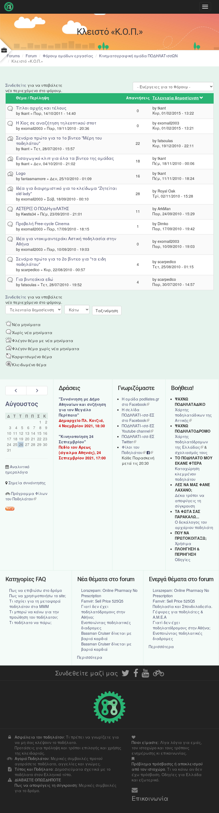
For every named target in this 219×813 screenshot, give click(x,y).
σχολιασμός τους (191, 452)
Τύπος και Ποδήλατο (34, 769)
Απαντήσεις (138, 97)
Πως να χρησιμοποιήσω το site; (37, 595)
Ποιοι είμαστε (145, 742)
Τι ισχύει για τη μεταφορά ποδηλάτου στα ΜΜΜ (35, 603)
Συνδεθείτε (15, 85)
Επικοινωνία (150, 798)
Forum (31, 55)
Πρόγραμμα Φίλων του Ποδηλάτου (26, 496)
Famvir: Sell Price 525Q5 (102, 601)
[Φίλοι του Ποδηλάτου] (158, 674)
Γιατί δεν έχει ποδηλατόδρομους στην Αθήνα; (103, 612)
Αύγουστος (21, 404)
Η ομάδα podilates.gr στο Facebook (140, 401)
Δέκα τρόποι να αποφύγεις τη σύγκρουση (189, 501)
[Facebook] (135, 674)
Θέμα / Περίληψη (32, 97)
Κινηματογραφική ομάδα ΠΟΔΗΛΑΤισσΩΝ (138, 55)
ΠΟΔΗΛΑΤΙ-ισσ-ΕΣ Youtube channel (138, 428)
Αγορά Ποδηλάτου (32, 758)
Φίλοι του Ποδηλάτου (134, 449)
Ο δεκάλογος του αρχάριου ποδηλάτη (194, 524)
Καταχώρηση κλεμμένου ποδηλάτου (187, 474)
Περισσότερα (89, 657)
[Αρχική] (10, 6)
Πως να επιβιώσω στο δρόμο (35, 590)
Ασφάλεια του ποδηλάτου (39, 737)
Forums (13, 55)
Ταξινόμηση (107, 310)
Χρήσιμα (183, 543)
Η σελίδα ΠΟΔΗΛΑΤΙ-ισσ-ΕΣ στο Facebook (138, 415)
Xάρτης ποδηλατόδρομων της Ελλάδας (191, 442)
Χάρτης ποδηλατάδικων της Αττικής (193, 415)
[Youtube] (145, 674)
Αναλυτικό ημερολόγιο (17, 469)
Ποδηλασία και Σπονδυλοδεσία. (182, 606)
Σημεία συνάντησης (27, 482)
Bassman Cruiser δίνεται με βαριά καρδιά (106, 635)
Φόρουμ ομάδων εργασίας (68, 55)
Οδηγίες (182, 559)
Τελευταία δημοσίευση (175, 97)
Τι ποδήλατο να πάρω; (30, 622)
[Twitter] (126, 674)
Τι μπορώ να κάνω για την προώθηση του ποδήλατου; (34, 614)
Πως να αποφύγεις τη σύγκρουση (46, 785)
